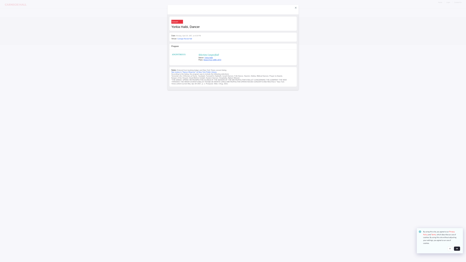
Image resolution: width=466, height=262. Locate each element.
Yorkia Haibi (208, 58)
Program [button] (175, 46)
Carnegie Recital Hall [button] (184, 39)
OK (457, 249)
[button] (295, 7)
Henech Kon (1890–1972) (212, 60)
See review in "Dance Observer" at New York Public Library (194, 72)
